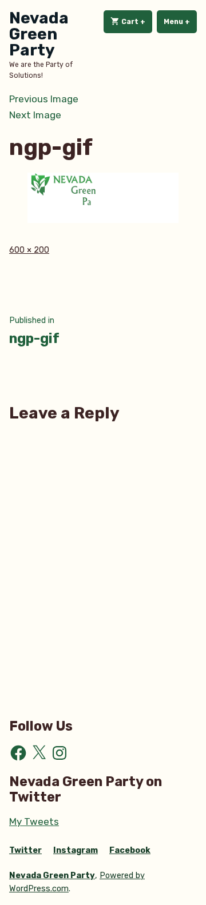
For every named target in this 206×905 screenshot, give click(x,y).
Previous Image (43, 99)
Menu (180, 22)
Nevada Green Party (39, 34)
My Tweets (34, 821)
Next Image (35, 115)
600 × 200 (29, 250)
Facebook (129, 850)
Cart (136, 22)
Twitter (25, 850)
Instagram (75, 850)
